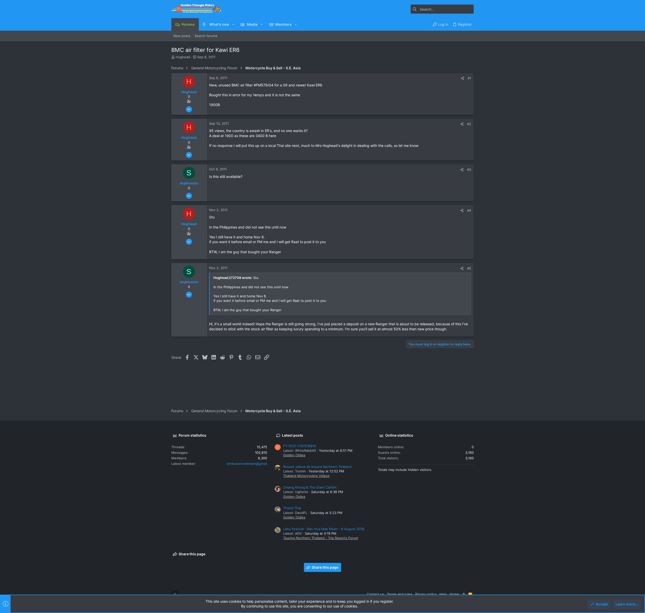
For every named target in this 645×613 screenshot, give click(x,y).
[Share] (462, 78)
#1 (469, 78)
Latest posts (292, 435)
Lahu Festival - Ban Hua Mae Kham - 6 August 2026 (324, 529)
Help (443, 594)
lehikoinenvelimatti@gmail (247, 464)
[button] (233, 24)
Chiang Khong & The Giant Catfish (310, 487)
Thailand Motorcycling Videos (306, 476)
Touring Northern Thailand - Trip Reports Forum (320, 538)
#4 (469, 210)
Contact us (375, 594)
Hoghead (183, 57)
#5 (469, 268)
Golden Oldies (294, 455)
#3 (469, 170)
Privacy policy (425, 594)
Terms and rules (399, 594)
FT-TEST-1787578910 (299, 446)
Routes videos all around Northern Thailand (317, 467)
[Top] (464, 594)
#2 (469, 124)
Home (454, 594)
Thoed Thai (292, 508)
